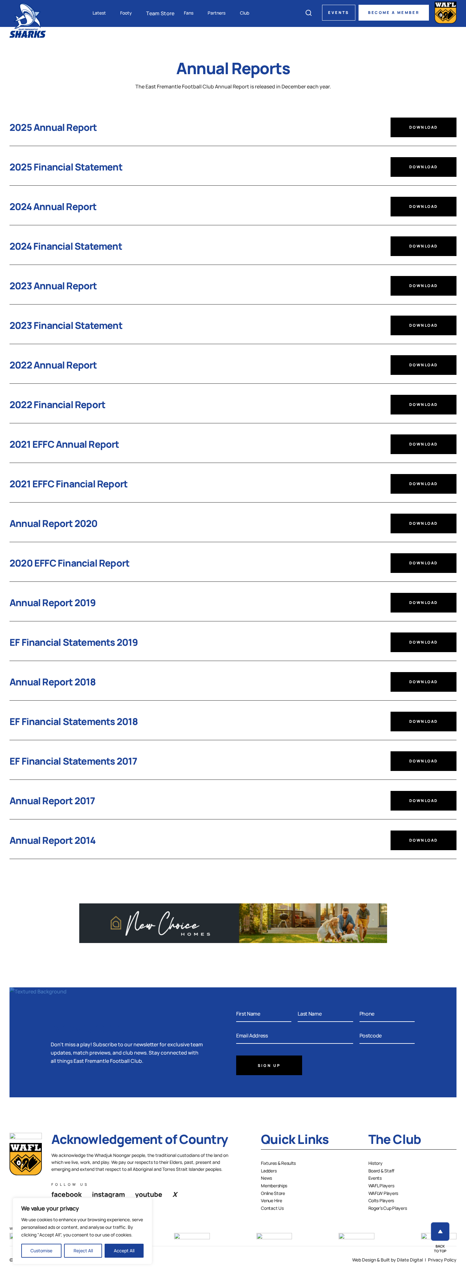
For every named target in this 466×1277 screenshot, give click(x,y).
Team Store (160, 13)
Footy (126, 13)
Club (244, 13)
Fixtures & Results (278, 1163)
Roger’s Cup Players (387, 1208)
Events (338, 12)
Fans (188, 13)
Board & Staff (381, 1171)
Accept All (124, 1251)
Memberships (274, 1186)
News (266, 1178)
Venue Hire (271, 1200)
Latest (99, 13)
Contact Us (272, 1208)
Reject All (83, 1251)
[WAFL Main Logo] (445, 12)
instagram (108, 1194)
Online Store (273, 1193)
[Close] (145, 1203)
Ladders (268, 1171)
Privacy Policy (442, 1260)
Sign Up (269, 1065)
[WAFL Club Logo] (28, 20)
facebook (66, 1194)
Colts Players (381, 1200)
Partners (216, 13)
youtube (148, 1194)
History (375, 1163)
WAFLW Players (383, 1193)
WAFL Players (381, 1186)
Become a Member (393, 12)
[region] (82, 1231)
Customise (41, 1251)
